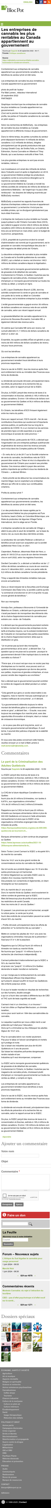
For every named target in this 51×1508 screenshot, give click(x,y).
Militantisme (7, 1447)
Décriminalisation (9, 1436)
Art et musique (8, 1376)
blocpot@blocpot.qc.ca (11, 1487)
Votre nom (7, 1151)
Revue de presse (9, 1477)
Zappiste (14, 51)
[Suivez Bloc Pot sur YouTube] (45, 3)
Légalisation (7, 1444)
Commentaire (10, 1171)
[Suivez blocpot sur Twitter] (37, 3)
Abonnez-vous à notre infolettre (17, 1236)
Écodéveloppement (10, 1409)
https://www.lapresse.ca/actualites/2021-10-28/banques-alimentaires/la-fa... (21, 844)
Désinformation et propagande (15, 1439)
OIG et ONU (7, 1450)
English (28, 2)
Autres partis (8, 1425)
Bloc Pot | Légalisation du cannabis (12, 8)
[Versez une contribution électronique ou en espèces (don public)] (4, 1215)
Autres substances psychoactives (16, 1387)
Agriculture (7, 1373)
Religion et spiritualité (11, 1382)
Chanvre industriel (10, 1398)
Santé (4, 1412)
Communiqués (8, 1471)
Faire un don (16, 1215)
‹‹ (18, 1275)
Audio (5, 1469)
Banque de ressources (12, 1480)
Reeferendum (8, 1474)
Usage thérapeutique (13, 1415)
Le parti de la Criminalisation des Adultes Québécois (22, 763)
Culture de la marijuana (12, 1401)
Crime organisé (9, 1431)
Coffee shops (9, 1393)
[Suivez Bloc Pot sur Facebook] (41, 3)
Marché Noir (8, 1268)
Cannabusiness (9, 1390)
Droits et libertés (9, 1433)
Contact (23, 1502)
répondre (6, 1136)
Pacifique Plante (9, 1456)
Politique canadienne (17, 53)
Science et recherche (11, 1384)
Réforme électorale (10, 1458)
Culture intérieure (11, 1406)
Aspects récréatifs (10, 1379)
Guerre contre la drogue (12, 1442)
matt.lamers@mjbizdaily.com (14, 745)
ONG (4, 1453)
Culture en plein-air (12, 1404)
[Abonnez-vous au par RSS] (49, 3)
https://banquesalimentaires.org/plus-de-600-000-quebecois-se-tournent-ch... (24, 829)
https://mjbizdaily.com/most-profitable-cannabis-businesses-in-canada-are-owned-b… (20, 61)
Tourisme (8, 1395)
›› (35, 1275)
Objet (4, 1161)
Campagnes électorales (12, 1428)
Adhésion (5, 1493)
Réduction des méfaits (13, 1418)
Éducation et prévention (12, 1461)
